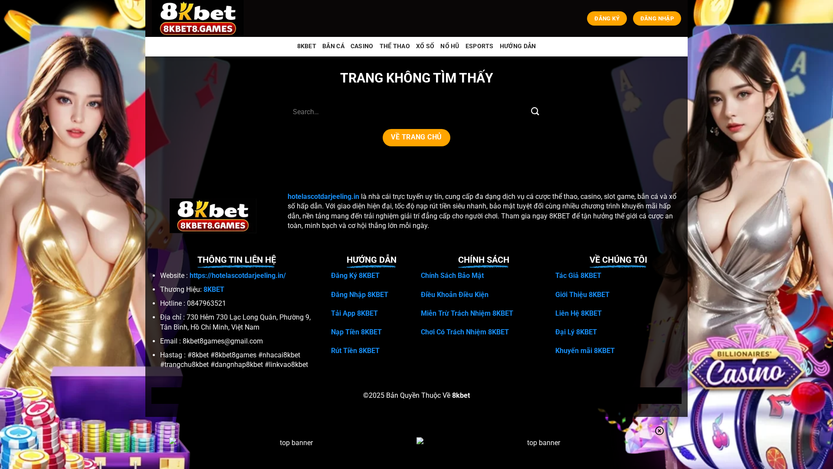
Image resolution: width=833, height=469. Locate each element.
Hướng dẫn (518, 46)
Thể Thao (395, 46)
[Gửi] (535, 111)
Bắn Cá (333, 46)
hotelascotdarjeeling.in (323, 196)
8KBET (306, 46)
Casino (362, 46)
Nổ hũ (449, 46)
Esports (480, 46)
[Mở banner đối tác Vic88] (292, 452)
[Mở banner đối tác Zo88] (540, 452)
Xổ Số (425, 46)
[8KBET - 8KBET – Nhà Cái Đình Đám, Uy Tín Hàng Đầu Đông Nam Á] (200, 18)
